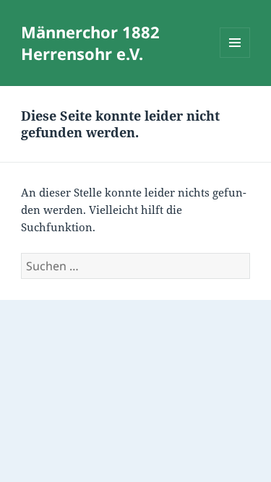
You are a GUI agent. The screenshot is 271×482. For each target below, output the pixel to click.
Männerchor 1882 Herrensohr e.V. (90, 42)
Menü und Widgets (235, 57)
